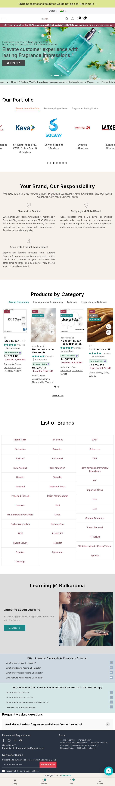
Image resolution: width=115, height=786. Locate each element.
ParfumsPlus (57, 524)
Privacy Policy (84, 740)
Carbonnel (57, 458)
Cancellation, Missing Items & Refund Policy (79, 745)
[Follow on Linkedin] (15, 740)
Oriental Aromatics (94, 518)
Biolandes (57, 449)
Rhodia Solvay (20, 542)
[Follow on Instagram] (9, 740)
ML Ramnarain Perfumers (20, 514)
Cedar (18, 364)
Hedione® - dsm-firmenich (43, 351)
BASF (95, 439)
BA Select (57, 439)
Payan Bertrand (95, 527)
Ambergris (9, 364)
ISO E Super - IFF (14, 340)
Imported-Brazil (57, 486)
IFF (5, 337)
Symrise (20, 552)
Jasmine (36, 379)
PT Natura (95, 536)
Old (18, 367)
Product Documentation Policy (73, 742)
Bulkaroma (94, 449)
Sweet (63, 374)
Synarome (57, 552)
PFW (20, 533)
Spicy (106, 372)
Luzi (95, 508)
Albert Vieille (20, 439)
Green (42, 375)
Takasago (20, 561)
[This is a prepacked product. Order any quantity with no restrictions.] (20, 353)
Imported (20, 486)
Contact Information (98, 742)
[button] (108, 771)
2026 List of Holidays (86, 748)
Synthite (95, 555)
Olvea (57, 514)
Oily (42, 382)
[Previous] (4, 53)
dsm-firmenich (39, 346)
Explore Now (13, 62)
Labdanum (65, 370)
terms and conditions (29, 771)
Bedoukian (20, 449)
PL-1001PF (57, 533)
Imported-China (95, 489)
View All (56, 395)
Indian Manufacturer (57, 495)
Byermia (20, 458)
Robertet (57, 542)
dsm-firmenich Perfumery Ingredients (94, 469)
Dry (5, 367)
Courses (13, 628)
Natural (35, 382)
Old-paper (77, 370)
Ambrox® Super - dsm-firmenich (71, 342)
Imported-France (20, 495)
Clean (92, 372)
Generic (20, 477)
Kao (95, 499)
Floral (35, 375)
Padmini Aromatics (20, 524)
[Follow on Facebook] (3, 740)
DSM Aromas (20, 467)
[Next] (110, 53)
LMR (57, 505)
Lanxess (20, 505)
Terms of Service (67, 740)
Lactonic (45, 379)
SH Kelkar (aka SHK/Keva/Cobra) (95, 546)
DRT (95, 458)
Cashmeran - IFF (100, 349)
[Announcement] (57, 4)
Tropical (49, 382)
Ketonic (12, 367)
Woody (17, 371)
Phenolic (8, 371)
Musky (99, 372)
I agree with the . (22, 771)
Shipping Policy (67, 748)
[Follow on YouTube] (20, 740)
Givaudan (57, 477)
